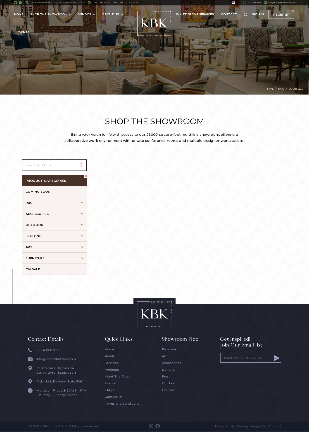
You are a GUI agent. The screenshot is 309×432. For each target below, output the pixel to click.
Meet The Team (117, 376)
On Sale (168, 390)
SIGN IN (258, 14)
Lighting (168, 369)
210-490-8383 (254, 2)
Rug (165, 376)
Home (109, 349)
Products (112, 369)
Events (110, 383)
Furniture (169, 349)
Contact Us (114, 397)
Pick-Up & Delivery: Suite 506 (59, 381)
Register (281, 14)
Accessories (171, 363)
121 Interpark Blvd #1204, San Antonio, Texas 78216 (58, 2)
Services (111, 363)
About (109, 356)
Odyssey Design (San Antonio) (258, 426)
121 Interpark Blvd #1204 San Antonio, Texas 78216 (56, 370)
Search (82, 165)
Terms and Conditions (122, 403)
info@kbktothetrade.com (281, 2)
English (235, 2)
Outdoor (168, 383)
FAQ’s (109, 390)
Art (164, 356)
